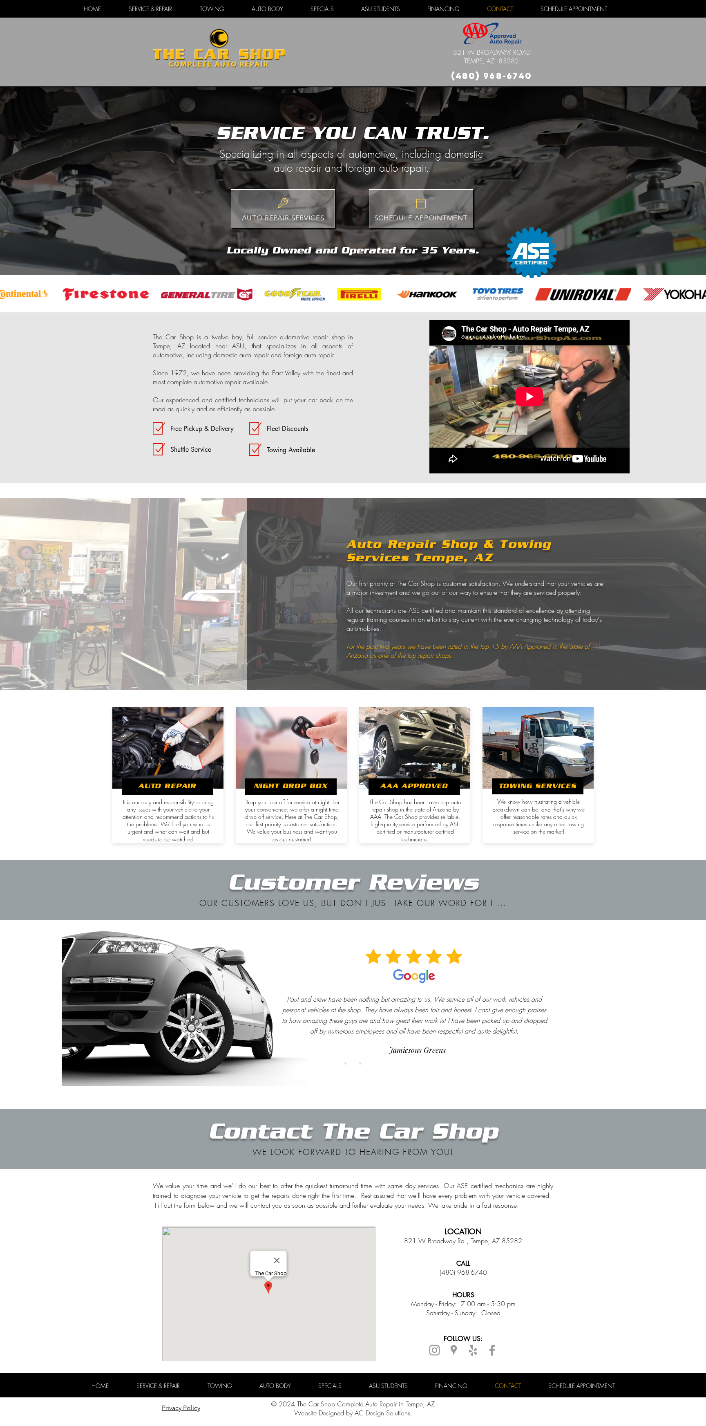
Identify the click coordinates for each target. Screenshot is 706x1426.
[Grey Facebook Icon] (492, 1350)
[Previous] (45, 1008)
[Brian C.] (360, 1063)
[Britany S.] (345, 1063)
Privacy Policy (181, 1408)
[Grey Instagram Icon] (434, 1350)
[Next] (661, 1008)
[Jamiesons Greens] (353, 1063)
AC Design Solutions (382, 1412)
